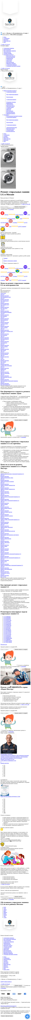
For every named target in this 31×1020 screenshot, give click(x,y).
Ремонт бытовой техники (9, 90)
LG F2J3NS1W (7, 619)
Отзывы (5, 136)
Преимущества (7, 959)
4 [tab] (4, 770)
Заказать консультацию (20, 206)
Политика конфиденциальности (8, 1006)
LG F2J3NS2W (7, 626)
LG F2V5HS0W (7, 630)
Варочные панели (10, 55)
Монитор (8, 109)
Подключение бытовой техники (14, 116)
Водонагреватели (10, 57)
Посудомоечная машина (12, 94)
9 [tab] (4, 811)
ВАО (4, 911)
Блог (4, 42)
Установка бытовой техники (13, 66)
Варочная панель (10, 105)
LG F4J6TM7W (7, 629)
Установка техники (11, 102)
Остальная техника (8, 54)
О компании (6, 38)
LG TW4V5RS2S (7, 642)
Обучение (5, 961)
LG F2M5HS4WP (7, 638)
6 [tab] (4, 773)
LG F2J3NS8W (7, 618)
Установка (6, 114)
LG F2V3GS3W (7, 634)
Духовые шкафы (7, 53)
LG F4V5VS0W (7, 632)
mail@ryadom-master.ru (6, 981)
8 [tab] (4, 776)
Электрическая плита (11, 127)
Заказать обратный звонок (7, 1015)
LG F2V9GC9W (7, 620)
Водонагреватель (10, 112)
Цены (4, 37)
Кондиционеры (10, 62)
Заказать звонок (18, 896)
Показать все (4, 644)
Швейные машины (11, 63)
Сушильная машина (11, 99)
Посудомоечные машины (9, 50)
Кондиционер (9, 111)
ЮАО (4, 913)
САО (4, 908)
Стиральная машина (11, 92)
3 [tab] (4, 768)
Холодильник (9, 97)
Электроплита (9, 104)
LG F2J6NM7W (7, 637)
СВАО (5, 909)
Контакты (5, 39)
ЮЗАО (5, 914)
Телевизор (8, 108)
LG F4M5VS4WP (7, 640)
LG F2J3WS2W (7, 635)
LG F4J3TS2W (7, 628)
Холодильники (7, 49)
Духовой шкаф (10, 107)
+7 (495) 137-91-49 (5, 44)
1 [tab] (4, 765)
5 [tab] (4, 771)
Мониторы (9, 61)
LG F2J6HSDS (7, 616)
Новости (5, 965)
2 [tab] (4, 767)
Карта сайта (6, 969)
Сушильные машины (11, 64)
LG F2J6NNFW (7, 624)
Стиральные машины (8, 48)
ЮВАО (5, 912)
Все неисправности (5, 384)
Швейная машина (10, 113)
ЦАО (4, 907)
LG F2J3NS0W (7, 621)
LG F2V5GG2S (7, 623)
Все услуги (3, 576)
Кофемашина (9, 103)
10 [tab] (4, 812)
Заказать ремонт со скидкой (21, 420)
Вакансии (5, 140)
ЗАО (4, 916)
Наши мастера (6, 40)
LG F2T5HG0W (7, 625)
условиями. (11, 209)
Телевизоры (9, 59)
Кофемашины (9, 58)
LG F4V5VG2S (7, 633)
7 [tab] (4, 774)
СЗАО (4, 917)
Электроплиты (7, 52)
